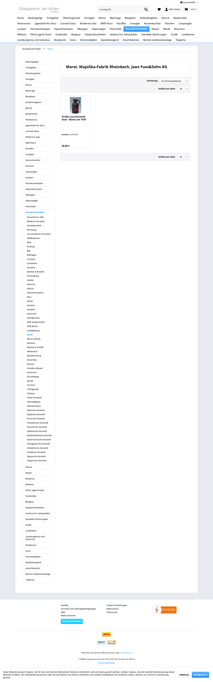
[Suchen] (146, 9)
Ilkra (29, 296)
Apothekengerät (33, 562)
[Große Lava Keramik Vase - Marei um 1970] (75, 105)
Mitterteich (32, 351)
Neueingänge (32, 61)
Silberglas (30, 194)
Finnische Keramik (36, 418)
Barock (29, 108)
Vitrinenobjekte (33, 556)
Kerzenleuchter (33, 160)
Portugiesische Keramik (38, 443)
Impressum (112, 612)
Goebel (30, 280)
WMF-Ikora (31, 142)
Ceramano (32, 263)
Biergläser (30, 96)
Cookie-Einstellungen (116, 605)
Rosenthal (32, 359)
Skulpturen (31, 545)
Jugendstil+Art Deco (35, 125)
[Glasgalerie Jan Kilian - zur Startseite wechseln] (38, 10)
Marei (30, 334)
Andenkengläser (33, 102)
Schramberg (33, 376)
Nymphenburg (34, 355)
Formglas (30, 79)
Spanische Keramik (36, 456)
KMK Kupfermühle (36, 322)
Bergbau (30, 501)
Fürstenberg (33, 276)
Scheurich (32, 372)
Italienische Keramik (37, 431)
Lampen (29, 177)
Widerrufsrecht (68, 615)
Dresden (31, 267)
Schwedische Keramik (37, 448)
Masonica (30, 478)
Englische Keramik (36, 414)
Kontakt (64, 605)
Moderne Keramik (35, 221)
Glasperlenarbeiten (35, 507)
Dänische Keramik (36, 410)
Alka (29, 242)
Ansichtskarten (33, 568)
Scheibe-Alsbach (35, 368)
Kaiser (30, 301)
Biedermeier (32, 113)
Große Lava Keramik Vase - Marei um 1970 (74, 118)
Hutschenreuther (35, 292)
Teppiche (30, 579)
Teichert (31, 385)
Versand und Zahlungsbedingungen (78, 608)
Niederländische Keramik (39, 435)
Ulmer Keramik (34, 397)
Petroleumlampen (34, 183)
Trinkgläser (31, 67)
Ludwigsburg (33, 330)
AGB (63, 612)
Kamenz (31, 305)
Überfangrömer (33, 73)
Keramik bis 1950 (35, 217)
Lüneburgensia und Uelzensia (35, 538)
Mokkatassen (33, 238)
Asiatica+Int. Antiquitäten (38, 513)
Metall (29, 472)
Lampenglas (31, 171)
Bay (28, 250)
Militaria (30, 484)
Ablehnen (184, 674)
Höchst (30, 288)
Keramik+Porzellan (35, 212)
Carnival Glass (32, 131)
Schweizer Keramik (36, 452)
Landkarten (31, 530)
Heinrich (31, 284)
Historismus (31, 119)
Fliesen (29, 467)
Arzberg (31, 246)
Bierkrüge (30, 90)
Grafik (28, 525)
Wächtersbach (34, 406)
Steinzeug (32, 229)
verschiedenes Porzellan (39, 234)
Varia (28, 550)
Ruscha (30, 364)
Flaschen (30, 166)
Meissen (31, 343)
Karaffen (30, 148)
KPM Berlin (32, 326)
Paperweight (32, 200)
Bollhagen (32, 255)
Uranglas (30, 154)
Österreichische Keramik (39, 439)
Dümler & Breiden (35, 271)
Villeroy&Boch (33, 401)
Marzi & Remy (33, 338)
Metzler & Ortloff (35, 347)
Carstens (31, 259)
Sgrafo (30, 380)
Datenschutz (112, 608)
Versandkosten (126, 652)
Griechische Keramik (37, 427)
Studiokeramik (34, 225)
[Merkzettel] (159, 9)
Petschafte (31, 206)
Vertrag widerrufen (71, 621)
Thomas (31, 393)
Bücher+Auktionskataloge (38, 574)
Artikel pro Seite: (166, 88)
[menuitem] (123, 9)
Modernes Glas (33, 137)
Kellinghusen (33, 317)
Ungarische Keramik (37, 460)
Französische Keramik (37, 422)
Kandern (31, 309)
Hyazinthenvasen (34, 189)
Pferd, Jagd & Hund (35, 490)
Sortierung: (152, 80)
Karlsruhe (32, 313)
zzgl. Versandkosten (106, 662)
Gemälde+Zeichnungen (37, 519)
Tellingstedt (32, 389)
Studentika (31, 496)
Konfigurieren (200, 674)
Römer (29, 84)
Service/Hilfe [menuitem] (189, 2)
